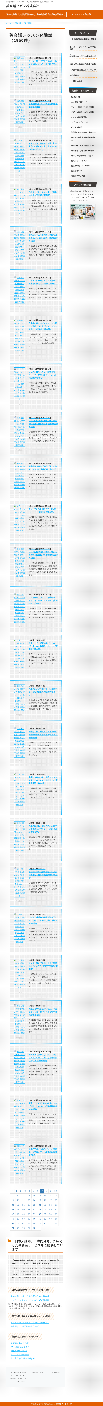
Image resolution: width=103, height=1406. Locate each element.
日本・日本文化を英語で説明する (83, 139)
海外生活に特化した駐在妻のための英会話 (30, 1296)
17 (45, 1196)
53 (45, 1214)
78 (34, 1228)
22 (23, 1200)
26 (45, 1200)
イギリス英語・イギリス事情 (82, 112)
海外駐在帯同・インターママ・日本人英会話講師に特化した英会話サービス (29, 2)
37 (56, 1205)
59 (29, 1219)
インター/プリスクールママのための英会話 (30, 1300)
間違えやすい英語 (19, 1351)
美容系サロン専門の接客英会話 (25, 1326)
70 (40, 1223)
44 (45, 1209)
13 (23, 1196)
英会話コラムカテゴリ (83, 91)
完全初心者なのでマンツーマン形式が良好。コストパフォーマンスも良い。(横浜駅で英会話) (43, 324)
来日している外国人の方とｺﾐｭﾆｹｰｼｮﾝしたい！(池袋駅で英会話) (43, 509)
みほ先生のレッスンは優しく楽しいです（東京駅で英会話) (43, 192)
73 (56, 1223)
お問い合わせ (77, 81)
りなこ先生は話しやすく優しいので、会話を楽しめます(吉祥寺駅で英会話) (43, 422)
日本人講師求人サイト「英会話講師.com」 (30, 1323)
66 (18, 1223)
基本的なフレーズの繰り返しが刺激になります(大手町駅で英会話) (43, 466)
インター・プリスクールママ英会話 (82, 48)
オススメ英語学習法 (20, 1354)
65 (13, 1223)
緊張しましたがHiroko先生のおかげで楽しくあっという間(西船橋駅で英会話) (43, 1104)
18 (50, 1196)
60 (34, 1219)
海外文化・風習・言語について (83, 146)
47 (13, 1214)
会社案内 (75, 75)
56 (13, 1219)
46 (56, 1209)
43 (40, 1209)
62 (45, 1219)
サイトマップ (66, 1404)
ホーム (8, 23)
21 (18, 1200)
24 (34, 1200)
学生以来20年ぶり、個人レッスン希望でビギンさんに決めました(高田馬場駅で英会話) (43, 778)
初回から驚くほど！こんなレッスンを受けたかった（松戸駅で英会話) (43, 62)
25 (40, 1200)
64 (56, 1219)
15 (34, 1196)
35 (45, 1205)
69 (34, 1223)
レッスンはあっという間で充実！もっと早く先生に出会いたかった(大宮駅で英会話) (43, 373)
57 (18, 1219)
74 (13, 1228)
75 (18, 1228)
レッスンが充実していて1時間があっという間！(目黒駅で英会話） (43, 281)
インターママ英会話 (81, 14)
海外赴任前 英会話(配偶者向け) (21, 14)
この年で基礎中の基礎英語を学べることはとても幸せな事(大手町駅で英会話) (43, 918)
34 (40, 1205)
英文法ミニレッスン (20, 1343)
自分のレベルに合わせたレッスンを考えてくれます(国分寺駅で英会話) (43, 873)
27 (50, 1200)
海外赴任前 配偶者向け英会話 (83, 39)
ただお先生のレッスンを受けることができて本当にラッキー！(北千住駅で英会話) (43, 599)
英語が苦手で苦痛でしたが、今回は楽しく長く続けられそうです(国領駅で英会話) (43, 1010)
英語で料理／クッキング (80, 166)
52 (40, 1214)
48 (18, 1214)
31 (23, 1205)
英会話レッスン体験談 (23, 23)
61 (40, 1219)
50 (29, 1214)
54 (50, 1214)
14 (29, 1196)
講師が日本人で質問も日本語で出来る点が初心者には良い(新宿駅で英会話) (43, 236)
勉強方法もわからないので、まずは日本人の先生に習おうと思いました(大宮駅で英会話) (43, 1056)
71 (45, 1223)
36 (50, 1205)
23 (29, 1200)
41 (29, 1209)
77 (29, 1228)
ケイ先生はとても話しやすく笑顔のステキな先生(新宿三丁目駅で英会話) (43, 964)
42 (34, 1209)
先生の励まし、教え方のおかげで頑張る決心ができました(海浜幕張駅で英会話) (43, 827)
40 (23, 1209)
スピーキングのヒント (80, 122)
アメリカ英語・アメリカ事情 (82, 107)
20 (13, 1200)
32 (29, 1205)
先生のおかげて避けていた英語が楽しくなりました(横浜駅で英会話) (43, 690)
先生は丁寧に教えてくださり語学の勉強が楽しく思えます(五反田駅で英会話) (43, 733)
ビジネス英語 (76, 127)
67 (23, 1223)
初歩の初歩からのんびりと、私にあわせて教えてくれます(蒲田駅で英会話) (43, 1150)
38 (13, 1209)
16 (39, 1196)
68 (29, 1223)
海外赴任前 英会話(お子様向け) (51, 14)
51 (34, 1214)
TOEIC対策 (75, 97)
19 (56, 1196)
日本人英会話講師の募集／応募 (82, 64)
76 (23, 1228)
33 (34, 1205)
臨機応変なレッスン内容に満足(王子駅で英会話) (43, 104)
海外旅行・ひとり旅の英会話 (82, 151)
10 (55, 1191)
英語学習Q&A (76, 171)
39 (18, 1209)
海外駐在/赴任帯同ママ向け (82, 156)
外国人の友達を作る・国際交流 (83, 132)
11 (13, 1196)
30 (18, 1205)
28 (56, 1200)
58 (23, 1219)
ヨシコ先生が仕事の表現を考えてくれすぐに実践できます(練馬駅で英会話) (43, 553)
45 (50, 1209)
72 (50, 1223)
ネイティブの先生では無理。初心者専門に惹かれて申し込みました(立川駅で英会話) (43, 144)
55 (56, 1214)
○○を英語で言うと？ (20, 1347)
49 (23, 1214)
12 (18, 1196)
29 (13, 1205)
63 (50, 1219)
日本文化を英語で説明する (23, 1358)
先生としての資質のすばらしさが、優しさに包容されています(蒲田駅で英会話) (43, 644)
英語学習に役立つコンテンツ (83, 70)
